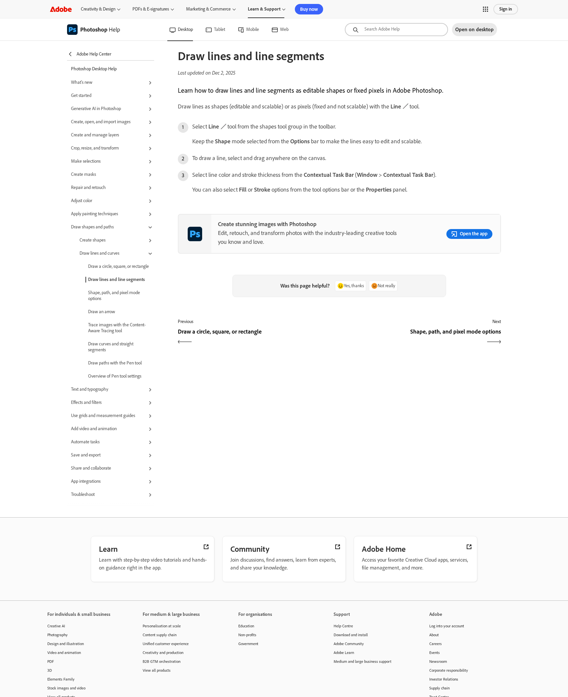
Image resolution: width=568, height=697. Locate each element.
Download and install (351, 635)
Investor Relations (443, 679)
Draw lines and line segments (116, 279)
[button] (485, 9)
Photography (57, 635)
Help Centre (343, 626)
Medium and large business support (362, 661)
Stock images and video (66, 688)
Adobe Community (349, 643)
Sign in (505, 9)
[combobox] (396, 29)
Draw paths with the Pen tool (115, 363)
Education (246, 626)
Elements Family (61, 679)
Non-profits (247, 635)
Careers (435, 643)
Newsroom (438, 661)
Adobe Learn (344, 652)
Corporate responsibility (448, 670)
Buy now (309, 9)
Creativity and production (163, 652)
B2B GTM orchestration (161, 661)
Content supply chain (160, 635)
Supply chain (439, 688)
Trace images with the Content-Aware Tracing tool (117, 328)
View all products (157, 670)
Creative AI (56, 626)
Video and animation (64, 652)
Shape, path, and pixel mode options (114, 295)
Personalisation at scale (162, 626)
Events (434, 652)
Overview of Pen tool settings (114, 376)
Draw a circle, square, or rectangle (118, 266)
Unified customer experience (166, 643)
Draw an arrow (101, 311)
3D (49, 670)
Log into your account (446, 626)
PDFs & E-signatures (150, 9)
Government (248, 643)
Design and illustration (65, 643)
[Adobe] (60, 9)
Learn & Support (264, 9)
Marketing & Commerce (208, 9)
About (434, 635)
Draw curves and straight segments (110, 347)
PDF (50, 661)
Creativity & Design (98, 9)
